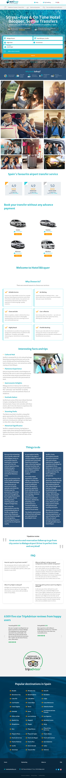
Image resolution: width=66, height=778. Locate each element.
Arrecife (46, 690)
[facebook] (56, 769)
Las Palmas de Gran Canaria (49, 711)
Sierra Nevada (32, 746)
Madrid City (15, 720)
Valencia (46, 750)
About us (43, 762)
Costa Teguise (16, 706)
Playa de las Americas (47, 729)
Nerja (45, 724)
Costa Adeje (31, 702)
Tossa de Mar (31, 750)
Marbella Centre (48, 720)
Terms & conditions (25, 775)
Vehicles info (18, 234)
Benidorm (47, 694)
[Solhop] (12, 2)
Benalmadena (32, 694)
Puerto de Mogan (33, 738)
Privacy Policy (34, 775)
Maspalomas (15, 724)
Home (5, 762)
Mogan (30, 724)
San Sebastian (48, 742)
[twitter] (58, 769)
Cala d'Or (14, 698)
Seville (14, 746)
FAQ (61, 762)
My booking (24, 762)
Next (61, 636)
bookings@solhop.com (11, 769)
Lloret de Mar (16, 716)
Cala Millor (31, 698)
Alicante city (31, 690)
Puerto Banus (48, 734)
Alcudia (14, 690)
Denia (29, 706)
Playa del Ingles (32, 734)
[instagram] (61, 769)
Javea (29, 711)
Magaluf (30, 720)
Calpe (45, 698)
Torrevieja (15, 750)
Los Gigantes (47, 716)
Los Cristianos (32, 716)
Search (33, 55)
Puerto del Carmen (49, 738)
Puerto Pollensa (16, 742)
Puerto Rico (31, 742)
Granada (14, 711)
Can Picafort (15, 702)
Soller (45, 746)
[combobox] (18, 37)
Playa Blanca (31, 729)
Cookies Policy (42, 775)
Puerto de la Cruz (17, 738)
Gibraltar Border (48, 706)
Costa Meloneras (49, 702)
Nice (13, 729)
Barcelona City (16, 694)
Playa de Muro (16, 734)
